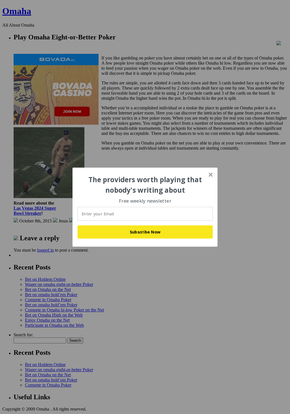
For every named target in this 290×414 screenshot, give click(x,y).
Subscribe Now (145, 232)
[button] (145, 185)
